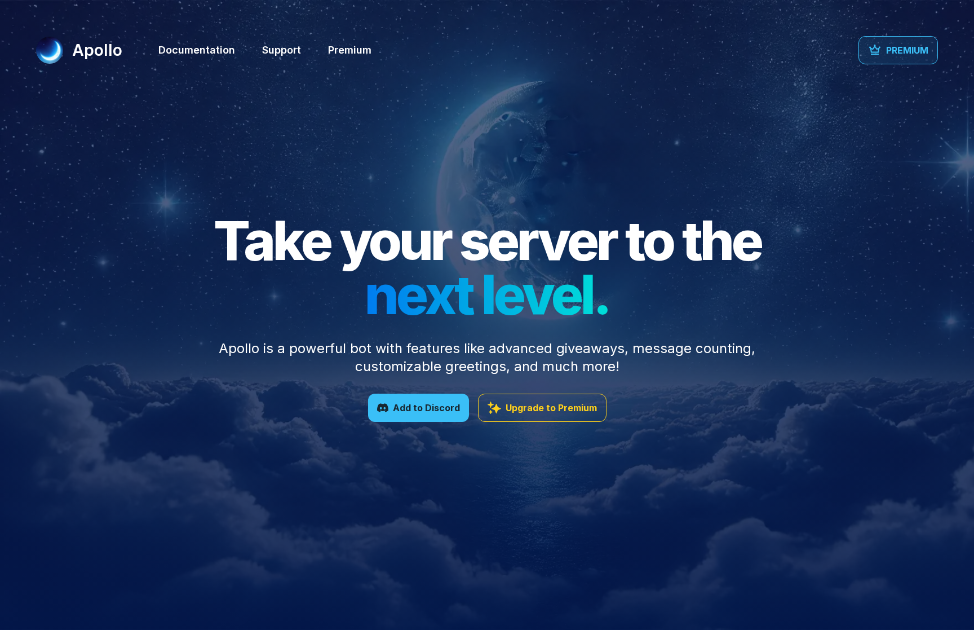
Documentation (196, 50)
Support (281, 50)
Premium (349, 50)
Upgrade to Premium (551, 407)
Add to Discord (426, 407)
